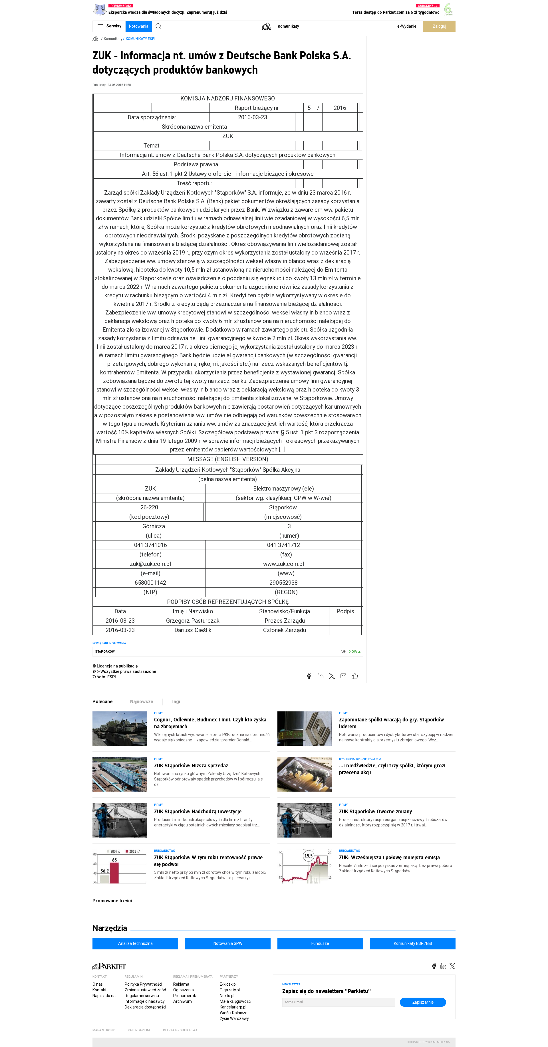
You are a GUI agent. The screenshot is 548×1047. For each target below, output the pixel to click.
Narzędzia (109, 928)
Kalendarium (139, 1030)
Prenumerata (185, 995)
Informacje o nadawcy (145, 1001)
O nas (97, 984)
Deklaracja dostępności (145, 1007)
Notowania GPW (227, 943)
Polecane (102, 701)
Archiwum (182, 1001)
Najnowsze (142, 701)
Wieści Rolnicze (233, 1012)
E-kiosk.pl (228, 984)
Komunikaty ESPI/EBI (413, 943)
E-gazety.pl (230, 990)
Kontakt (99, 990)
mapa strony (103, 1030)
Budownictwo (164, 850)
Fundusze (320, 943)
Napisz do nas (105, 995)
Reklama (181, 984)
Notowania (138, 26)
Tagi (175, 701)
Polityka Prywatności (143, 984)
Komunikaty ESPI (140, 39)
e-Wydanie (406, 26)
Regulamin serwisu (142, 995)
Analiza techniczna (135, 943)
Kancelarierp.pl (233, 1007)
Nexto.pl (227, 995)
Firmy (158, 713)
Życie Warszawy (234, 1018)
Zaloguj (439, 26)
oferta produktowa (180, 1030)
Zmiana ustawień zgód (145, 990)
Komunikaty (288, 26)
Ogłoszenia (183, 990)
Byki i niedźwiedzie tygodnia (360, 758)
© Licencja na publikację (115, 666)
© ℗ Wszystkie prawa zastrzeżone (124, 671)
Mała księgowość (235, 1001)
